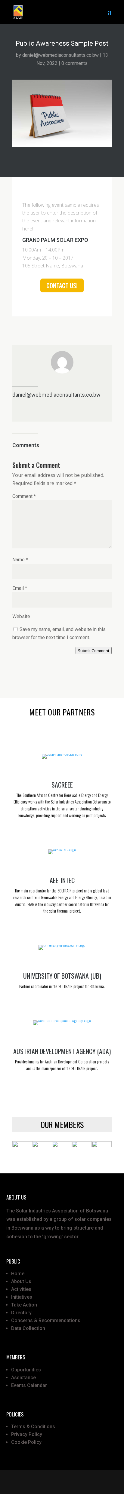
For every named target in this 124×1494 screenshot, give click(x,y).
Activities (21, 1289)
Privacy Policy (26, 1434)
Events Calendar (29, 1385)
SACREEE (62, 784)
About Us (21, 1281)
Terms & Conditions (33, 1426)
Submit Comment (93, 650)
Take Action (24, 1305)
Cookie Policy (26, 1442)
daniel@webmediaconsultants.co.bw (60, 55)
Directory (21, 1313)
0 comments (74, 63)
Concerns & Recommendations (45, 1320)
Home (17, 1273)
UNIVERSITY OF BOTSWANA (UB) (62, 975)
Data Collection (28, 1328)
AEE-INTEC (62, 880)
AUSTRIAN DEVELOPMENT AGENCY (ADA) (62, 1051)
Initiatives (21, 1297)
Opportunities (26, 1370)
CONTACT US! (62, 285)
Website (21, 616)
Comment (24, 496)
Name (20, 560)
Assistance (23, 1377)
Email (19, 588)
